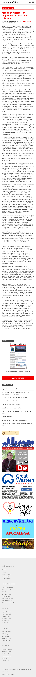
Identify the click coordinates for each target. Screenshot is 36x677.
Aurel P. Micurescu (7, 587)
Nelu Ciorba (5, 592)
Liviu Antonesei (6, 632)
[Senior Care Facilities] (18, 443)
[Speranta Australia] (18, 543)
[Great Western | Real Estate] (18, 479)
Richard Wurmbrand (8, 603)
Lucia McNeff (5, 620)
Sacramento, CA (6, 656)
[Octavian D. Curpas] (15, 461)
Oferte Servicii (6, 576)
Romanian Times (11, 2)
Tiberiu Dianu (6, 640)
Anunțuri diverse (6, 578)
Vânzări (4, 570)
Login (3, 674)
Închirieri (4, 572)
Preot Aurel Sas (6, 596)
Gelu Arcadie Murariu (8, 590)
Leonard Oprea (6, 618)
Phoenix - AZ (5, 660)
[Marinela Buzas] (18, 509)
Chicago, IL (5, 658)
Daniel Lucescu (6, 638)
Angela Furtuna (27, 21)
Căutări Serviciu (6, 574)
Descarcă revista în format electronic (18, 372)
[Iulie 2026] (18, 355)
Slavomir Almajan (7, 600)
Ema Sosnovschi (6, 614)
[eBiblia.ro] (10, 433)
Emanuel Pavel (6, 616)
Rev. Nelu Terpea (7, 594)
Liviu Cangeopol (6, 634)
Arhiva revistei (18, 378)
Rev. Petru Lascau (7, 598)
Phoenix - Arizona (7, 651)
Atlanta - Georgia (7, 649)
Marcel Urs (5, 623)
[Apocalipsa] (18, 528)
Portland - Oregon (7, 654)
